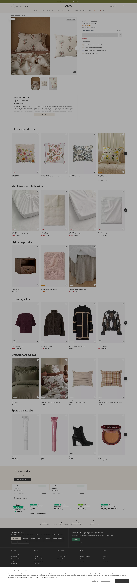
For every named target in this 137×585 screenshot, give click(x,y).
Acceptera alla (122, 581)
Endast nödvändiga (106, 581)
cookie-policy (54, 577)
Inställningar (95, 581)
